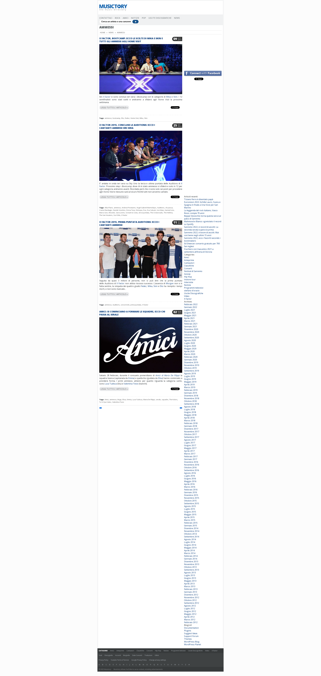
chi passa (169, 207)
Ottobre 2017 (190, 434)
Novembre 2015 (191, 498)
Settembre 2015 (191, 503)
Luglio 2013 (189, 575)
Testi (100, 655)
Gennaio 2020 (190, 359)
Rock (117, 18)
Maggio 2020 (190, 348)
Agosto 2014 (190, 539)
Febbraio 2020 (190, 357)
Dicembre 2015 (191, 495)
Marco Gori (103, 213)
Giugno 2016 (190, 478)
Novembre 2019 (191, 365)
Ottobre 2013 (190, 567)
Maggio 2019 (190, 381)
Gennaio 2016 (190, 492)
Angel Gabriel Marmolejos (146, 207)
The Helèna (168, 213)
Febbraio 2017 (190, 456)
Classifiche (189, 265)
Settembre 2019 (191, 370)
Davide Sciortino (119, 210)
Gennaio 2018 (190, 426)
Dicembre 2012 (191, 594)
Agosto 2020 (190, 340)
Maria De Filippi (149, 399)
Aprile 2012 (189, 616)
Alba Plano (109, 207)
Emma (131, 378)
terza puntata (144, 213)
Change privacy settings (157, 660)
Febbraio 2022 (190, 304)
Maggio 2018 (190, 415)
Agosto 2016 (190, 473)
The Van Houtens (105, 215)
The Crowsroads (156, 213)
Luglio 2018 (189, 409)
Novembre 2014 (191, 531)
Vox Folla (116, 215)
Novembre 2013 (191, 564)
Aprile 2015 (189, 517)
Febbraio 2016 (190, 489)
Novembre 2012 (191, 597)
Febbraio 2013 (190, 589)
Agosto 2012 (190, 605)
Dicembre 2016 (191, 462)
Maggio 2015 (190, 514)
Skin (175, 96)
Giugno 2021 (190, 312)
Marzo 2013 (189, 586)
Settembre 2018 (191, 404)
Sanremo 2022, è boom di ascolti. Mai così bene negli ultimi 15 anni (201, 234)
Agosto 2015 (190, 506)
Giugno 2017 (190, 445)
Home (102, 32)
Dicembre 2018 (191, 395)
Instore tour (190, 279)
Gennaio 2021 (190, 326)
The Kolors (173, 399)
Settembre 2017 (191, 437)
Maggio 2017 (190, 448)
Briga (119, 399)
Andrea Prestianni (129, 207)
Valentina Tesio (131, 383)
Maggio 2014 (190, 547)
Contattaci (105, 18)
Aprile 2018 (189, 417)
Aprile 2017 (189, 451)
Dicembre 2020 (191, 329)
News (177, 18)
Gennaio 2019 (190, 392)
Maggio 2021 (190, 315)
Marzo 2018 (189, 420)
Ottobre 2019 (190, 368)
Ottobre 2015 (190, 500)
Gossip (187, 274)
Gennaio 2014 (190, 558)
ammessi (108, 118)
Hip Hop (188, 276)
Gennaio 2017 (190, 459)
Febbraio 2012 (190, 622)
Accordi (118, 655)
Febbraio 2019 (190, 390)
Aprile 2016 (189, 484)
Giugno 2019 (190, 379)
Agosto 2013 (190, 572)
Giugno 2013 (190, 578)
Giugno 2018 (190, 412)
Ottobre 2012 (190, 600)
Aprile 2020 (189, 351)
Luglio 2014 (189, 542)
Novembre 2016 (191, 464)
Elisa (160, 378)
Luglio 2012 (189, 608)
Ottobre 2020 (190, 334)
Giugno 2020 (190, 345)
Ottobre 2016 (190, 467)
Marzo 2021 (189, 321)
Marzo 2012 (189, 619)
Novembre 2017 (191, 431)
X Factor (106, 96)
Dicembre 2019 (191, 362)
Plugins (187, 630)
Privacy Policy (103, 660)
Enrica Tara (130, 210)
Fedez (127, 118)
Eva (144, 210)
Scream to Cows (132, 213)
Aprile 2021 (189, 318)
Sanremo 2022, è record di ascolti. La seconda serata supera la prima (201, 228)
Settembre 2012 (191, 603)
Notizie (135, 18)
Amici (125, 18)
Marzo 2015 (189, 520)
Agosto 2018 (190, 406)
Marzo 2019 (189, 387)
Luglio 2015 (189, 509)
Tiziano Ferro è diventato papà (198, 199)
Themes (188, 639)
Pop (144, 18)
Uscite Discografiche (159, 18)
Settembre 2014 (191, 536)
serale (158, 399)
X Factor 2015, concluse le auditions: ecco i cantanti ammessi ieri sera (127, 126)
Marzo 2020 (189, 354)
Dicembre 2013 (191, 561)
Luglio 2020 (189, 343)
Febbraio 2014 (190, 556)
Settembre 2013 (191, 569)
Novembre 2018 (191, 398)
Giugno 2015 (190, 511)
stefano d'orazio (191, 290)
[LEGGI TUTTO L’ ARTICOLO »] (140, 105)
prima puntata (135, 305)
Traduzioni (148, 655)
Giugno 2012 (190, 611)
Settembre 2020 (191, 337)
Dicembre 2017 (191, 428)
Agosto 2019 (190, 373)
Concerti (188, 268)
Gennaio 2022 (190, 307)
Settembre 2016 (191, 470)
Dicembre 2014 (191, 528)
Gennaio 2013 (190, 592)
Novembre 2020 (191, 332)
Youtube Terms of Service (120, 660)
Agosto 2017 (190, 439)
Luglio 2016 (189, 475)
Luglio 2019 (189, 376)
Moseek (112, 213)
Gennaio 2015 (190, 525)
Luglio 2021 (189, 310)
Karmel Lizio (169, 210)
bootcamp (116, 118)
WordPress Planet (192, 644)
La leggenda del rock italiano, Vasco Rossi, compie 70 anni (201, 212)
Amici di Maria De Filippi (167, 375)
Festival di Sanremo (193, 271)
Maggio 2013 (190, 580)
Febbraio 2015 (190, 522)
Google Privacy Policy (139, 660)
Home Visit (135, 118)
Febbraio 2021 (190, 323)
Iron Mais (160, 210)
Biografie (126, 655)
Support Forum (191, 636)
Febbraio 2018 (190, 423)
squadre (165, 399)
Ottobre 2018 (190, 401)
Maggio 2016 (190, 481)
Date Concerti (137, 655)
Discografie (109, 655)
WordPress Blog (191, 641)
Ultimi (157, 655)
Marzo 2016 (189, 486)
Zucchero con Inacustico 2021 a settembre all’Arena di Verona (198, 250)
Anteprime (189, 260)
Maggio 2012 (190, 614)
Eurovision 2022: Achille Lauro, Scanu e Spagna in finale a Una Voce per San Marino (202, 205)
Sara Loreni (120, 213)
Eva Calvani (151, 210)
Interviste (188, 282)
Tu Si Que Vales (105, 402)
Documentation (191, 627)
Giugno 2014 (190, 545)
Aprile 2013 (189, 583)
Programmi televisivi (193, 287)
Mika (169, 96)
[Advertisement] (176, 7)
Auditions (160, 207)
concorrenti (125, 305)
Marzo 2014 (189, 553)
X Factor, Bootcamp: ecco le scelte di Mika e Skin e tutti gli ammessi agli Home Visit (131, 40)
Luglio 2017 (189, 442)
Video (186, 296)
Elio (122, 118)
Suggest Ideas (190, 633)
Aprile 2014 (189, 550)
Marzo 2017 (189, 453)
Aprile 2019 (189, 384)
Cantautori (189, 263)
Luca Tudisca (111, 383)
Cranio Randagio (105, 210)
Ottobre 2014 (190, 533)
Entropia (139, 210)
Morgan (170, 283)
